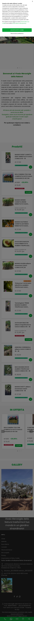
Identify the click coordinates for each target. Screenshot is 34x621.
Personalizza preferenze (17, 33)
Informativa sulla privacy (19, 23)
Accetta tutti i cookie (17, 30)
